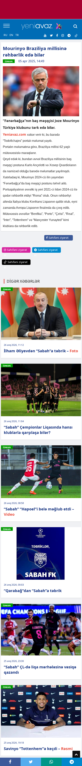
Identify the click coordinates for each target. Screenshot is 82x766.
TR (17, 35)
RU (5, 35)
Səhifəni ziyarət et (57, 240)
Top (76, 754)
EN (11, 35)
